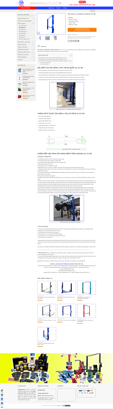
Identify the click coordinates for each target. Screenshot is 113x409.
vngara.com (59, 405)
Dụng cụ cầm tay (22, 44)
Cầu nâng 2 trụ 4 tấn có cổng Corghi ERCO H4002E (85, 321)
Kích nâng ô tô (22, 37)
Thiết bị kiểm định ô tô (23, 18)
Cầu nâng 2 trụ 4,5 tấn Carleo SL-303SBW (66, 320)
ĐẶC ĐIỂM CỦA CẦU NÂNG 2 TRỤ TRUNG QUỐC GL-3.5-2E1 (52, 57)
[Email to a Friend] (73, 41)
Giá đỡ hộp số (22, 35)
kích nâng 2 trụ (88, 38)
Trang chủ (51, 8)
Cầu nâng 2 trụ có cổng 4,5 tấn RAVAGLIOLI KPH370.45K (84, 298)
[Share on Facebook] (69, 41)
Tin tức (58, 8)
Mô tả (38, 46)
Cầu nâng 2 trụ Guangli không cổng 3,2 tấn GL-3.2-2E (45, 344)
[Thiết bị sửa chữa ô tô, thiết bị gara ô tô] (23, 3)
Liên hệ (65, 8)
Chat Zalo (1, 396)
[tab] (38, 46)
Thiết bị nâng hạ (21, 10)
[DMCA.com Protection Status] (66, 405)
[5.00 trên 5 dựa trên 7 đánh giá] (82, 17)
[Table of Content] (71, 55)
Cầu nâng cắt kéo (23, 31)
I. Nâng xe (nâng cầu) (45, 62)
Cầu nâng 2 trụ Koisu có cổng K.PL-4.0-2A (46, 320)
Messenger (2, 400)
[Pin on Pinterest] (76, 41)
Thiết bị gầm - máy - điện (24, 42)
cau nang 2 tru (74, 36)
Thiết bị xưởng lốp (22, 57)
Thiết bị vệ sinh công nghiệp (24, 21)
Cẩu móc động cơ (23, 25)
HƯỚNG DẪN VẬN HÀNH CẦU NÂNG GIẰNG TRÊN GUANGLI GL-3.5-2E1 (55, 61)
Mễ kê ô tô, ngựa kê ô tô (24, 39)
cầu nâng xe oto (90, 36)
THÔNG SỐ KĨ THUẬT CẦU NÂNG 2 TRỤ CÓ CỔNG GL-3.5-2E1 (53, 59)
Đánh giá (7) (43, 46)
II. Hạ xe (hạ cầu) (45, 64)
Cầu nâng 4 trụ (22, 29)
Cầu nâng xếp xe (22, 33)
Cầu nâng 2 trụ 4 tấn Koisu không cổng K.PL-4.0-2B (46, 298)
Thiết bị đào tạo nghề (23, 49)
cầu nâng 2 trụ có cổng (82, 36)
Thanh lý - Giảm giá (22, 47)
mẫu (63, 49)
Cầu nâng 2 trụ (30, 10)
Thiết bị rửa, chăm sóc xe (24, 52)
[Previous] (39, 24)
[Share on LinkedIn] (78, 41)
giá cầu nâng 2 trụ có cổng (79, 38)
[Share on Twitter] (71, 41)
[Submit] (60, 3)
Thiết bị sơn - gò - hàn (23, 54)
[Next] (63, 24)
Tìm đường (2, 392)
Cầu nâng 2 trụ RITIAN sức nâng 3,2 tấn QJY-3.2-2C (66, 298)
